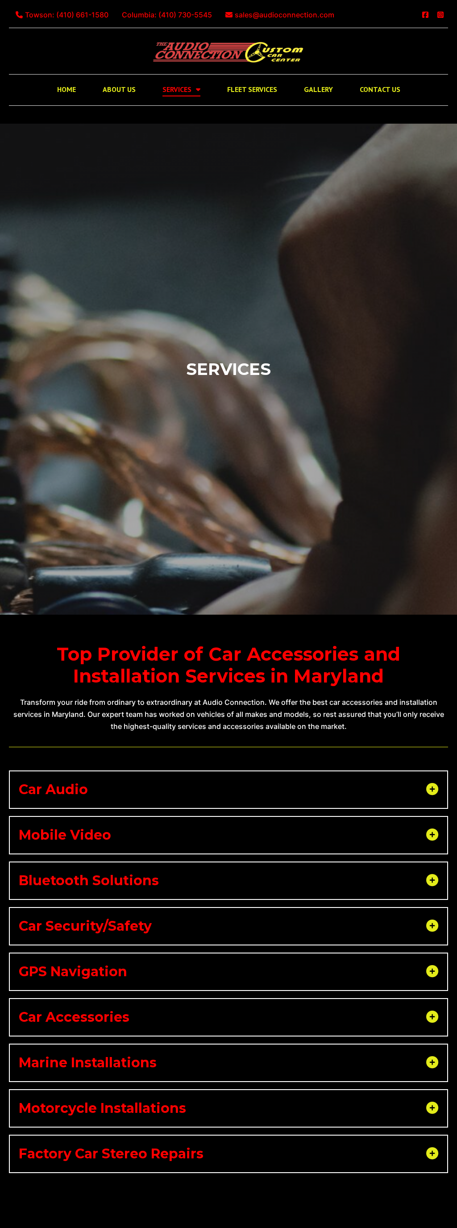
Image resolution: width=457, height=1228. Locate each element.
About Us (119, 89)
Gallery (318, 89)
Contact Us (380, 89)
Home (66, 89)
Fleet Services (252, 89)
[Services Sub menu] (198, 89)
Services (176, 89)
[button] (228, 789)
